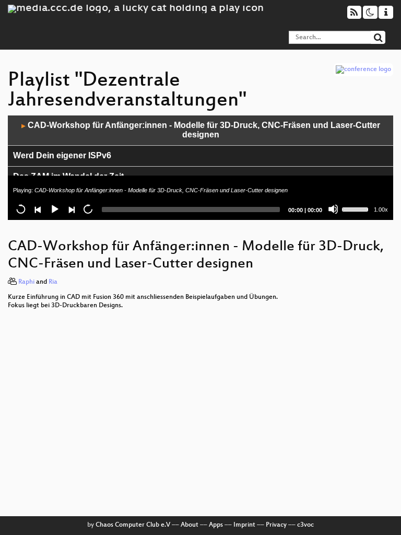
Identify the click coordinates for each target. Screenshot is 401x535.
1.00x (381, 209)
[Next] (71, 209)
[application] (200, 167)
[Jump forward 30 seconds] (87, 209)
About (189, 525)
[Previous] (37, 209)
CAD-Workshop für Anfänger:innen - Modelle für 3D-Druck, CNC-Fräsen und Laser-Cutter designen (200, 130)
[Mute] (333, 209)
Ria (53, 282)
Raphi (26, 282)
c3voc (305, 525)
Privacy (276, 525)
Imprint (244, 525)
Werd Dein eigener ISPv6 (62, 155)
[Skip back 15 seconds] (21, 209)
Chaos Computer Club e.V (133, 525)
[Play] (54, 209)
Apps (216, 525)
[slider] (356, 208)
